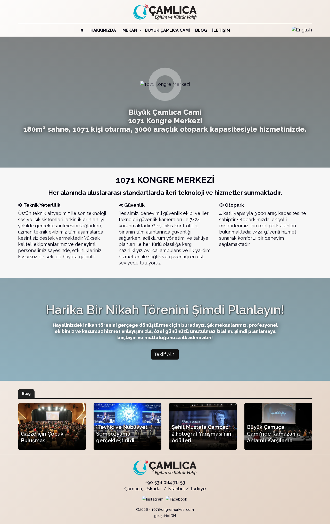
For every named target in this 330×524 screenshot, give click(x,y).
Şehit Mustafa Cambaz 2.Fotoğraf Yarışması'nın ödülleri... (201, 434)
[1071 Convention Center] (302, 29)
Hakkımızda (103, 30)
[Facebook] (176, 499)
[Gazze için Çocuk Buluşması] (52, 426)
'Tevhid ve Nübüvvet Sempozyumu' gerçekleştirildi (121, 434)
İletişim (221, 30)
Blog (201, 30)
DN (173, 516)
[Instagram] (152, 499)
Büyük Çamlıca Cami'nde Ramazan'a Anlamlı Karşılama (273, 434)
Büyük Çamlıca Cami (167, 30)
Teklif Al (162, 354)
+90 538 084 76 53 (165, 482)
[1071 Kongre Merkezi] (165, 11)
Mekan (130, 30)
